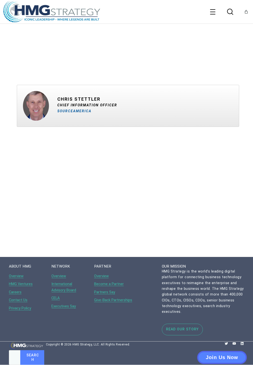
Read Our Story (182, 329)
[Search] (229, 12)
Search (32, 357)
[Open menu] (212, 11)
